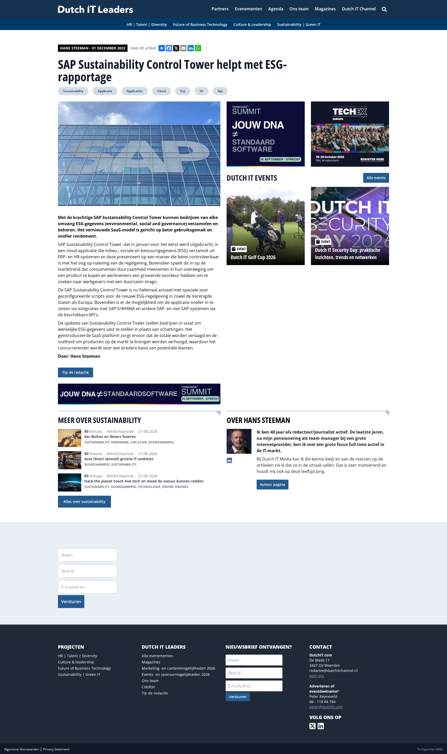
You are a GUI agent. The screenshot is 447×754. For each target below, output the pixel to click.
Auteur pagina (272, 484)
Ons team (150, 680)
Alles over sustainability (84, 501)
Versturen (71, 601)
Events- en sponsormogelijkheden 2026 (176, 674)
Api (220, 91)
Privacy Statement (56, 749)
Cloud (161, 91)
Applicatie (105, 91)
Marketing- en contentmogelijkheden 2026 (178, 668)
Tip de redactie (75, 372)
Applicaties (135, 91)
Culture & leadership (76, 662)
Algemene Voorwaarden (22, 749)
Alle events (376, 177)
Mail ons (316, 675)
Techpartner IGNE (430, 749)
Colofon (148, 686)
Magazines (151, 662)
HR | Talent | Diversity (77, 655)
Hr (201, 91)
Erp (182, 91)
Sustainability (73, 91)
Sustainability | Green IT (79, 674)
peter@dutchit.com (326, 706)
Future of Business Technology (84, 668)
